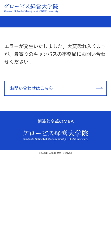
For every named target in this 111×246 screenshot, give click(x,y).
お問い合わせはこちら (31, 88)
